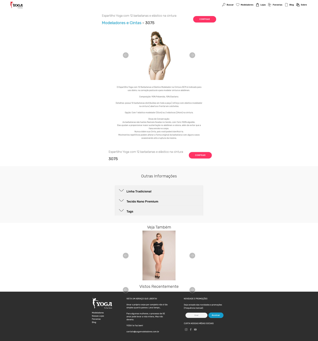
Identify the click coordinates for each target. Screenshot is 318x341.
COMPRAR (204, 19)
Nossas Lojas (98, 316)
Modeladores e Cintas (121, 22)
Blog (291, 5)
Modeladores (247, 5)
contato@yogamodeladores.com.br (142, 331)
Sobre (304, 5)
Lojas (263, 5)
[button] (126, 55)
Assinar (216, 315)
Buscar (230, 5)
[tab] (159, 190)
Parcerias (277, 5)
